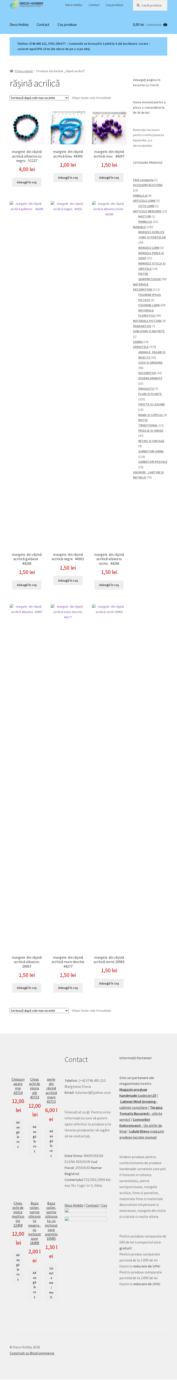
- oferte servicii (140, 1113)
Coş (104, 1205)
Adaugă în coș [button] (27, 182)
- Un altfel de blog (140, 1125)
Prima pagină (24, 71)
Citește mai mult (51, 1283)
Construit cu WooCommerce (32, 1353)
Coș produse (114, 5)
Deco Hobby (73, 5)
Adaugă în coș (18, 1134)
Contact (94, 5)
